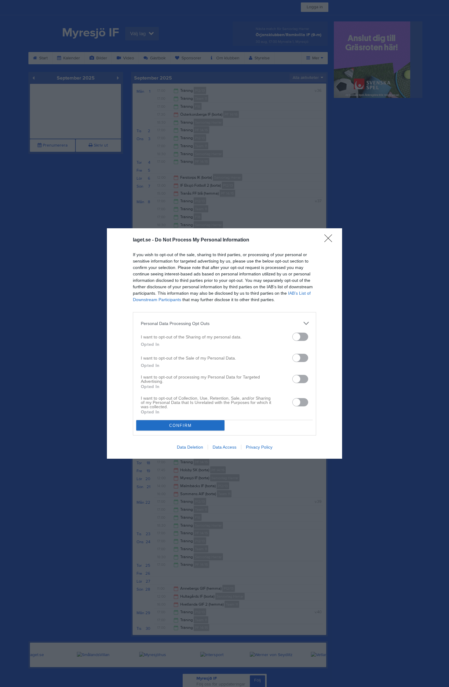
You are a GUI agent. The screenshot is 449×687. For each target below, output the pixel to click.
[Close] (330, 240)
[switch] (300, 337)
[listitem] (224, 323)
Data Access (224, 447)
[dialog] (224, 343)
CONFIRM (180, 425)
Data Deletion (190, 447)
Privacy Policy (259, 447)
